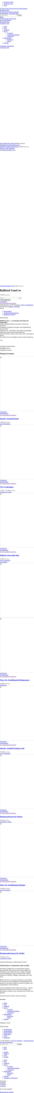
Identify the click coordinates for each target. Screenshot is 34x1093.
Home (5, 1003)
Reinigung (10, 39)
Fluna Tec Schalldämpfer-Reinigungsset (14, 680)
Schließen (3, 1082)
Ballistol (10, 306)
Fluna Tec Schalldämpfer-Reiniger (12, 885)
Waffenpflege (7, 143)
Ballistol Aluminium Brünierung (9, 146)
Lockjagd (10, 33)
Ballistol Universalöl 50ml (9, 555)
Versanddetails (8, 1031)
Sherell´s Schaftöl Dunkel (9, 419)
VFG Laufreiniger (7, 487)
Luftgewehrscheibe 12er (7, 286)
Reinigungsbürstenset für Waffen (12, 953)
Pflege (9, 41)
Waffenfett (17, 306)
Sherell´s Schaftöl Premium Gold (12, 748)
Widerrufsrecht (8, 1033)
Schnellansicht (4, 413)
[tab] (19, 311)
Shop (5, 1004)
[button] (5, 424)
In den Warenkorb (5, 300)
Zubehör (6, 1019)
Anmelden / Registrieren (11, 1078)
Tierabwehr (10, 36)
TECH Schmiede (17, 1040)
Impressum (7, 1037)
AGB (5, 1036)
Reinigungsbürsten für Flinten (11, 817)
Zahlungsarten (8, 1029)
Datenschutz (7, 1034)
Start (1, 143)
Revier (5, 1008)
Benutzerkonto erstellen (7, 1092)
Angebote (6, 1006)
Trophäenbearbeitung (13, 35)
